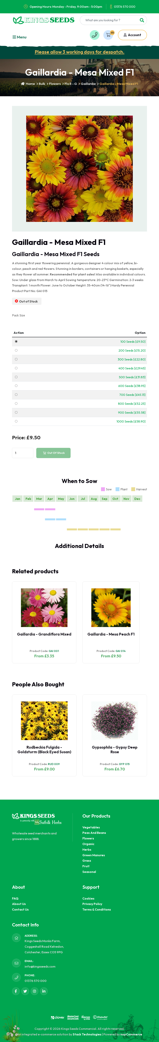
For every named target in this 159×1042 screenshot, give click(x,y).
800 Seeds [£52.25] (131, 404)
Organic (88, 844)
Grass (86, 860)
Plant (123, 489)
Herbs (86, 849)
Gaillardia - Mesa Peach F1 (111, 634)
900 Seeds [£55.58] (131, 412)
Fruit (86, 866)
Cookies (88, 898)
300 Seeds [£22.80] (131, 359)
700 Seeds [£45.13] (132, 395)
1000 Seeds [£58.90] (131, 421)
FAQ (15, 898)
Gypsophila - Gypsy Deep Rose (114, 749)
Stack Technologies (87, 1034)
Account (134, 35)
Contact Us (20, 909)
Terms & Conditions (96, 909)
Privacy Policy (92, 904)
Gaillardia (88, 84)
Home (30, 84)
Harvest (141, 489)
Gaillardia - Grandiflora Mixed (44, 634)
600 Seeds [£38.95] (131, 386)
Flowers (55, 84)
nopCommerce (131, 1034)
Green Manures (93, 855)
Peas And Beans (94, 833)
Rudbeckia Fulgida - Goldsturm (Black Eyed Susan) (44, 749)
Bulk (42, 84)
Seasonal (89, 872)
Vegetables (91, 827)
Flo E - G (71, 84)
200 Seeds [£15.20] (131, 350)
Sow (109, 489)
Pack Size (18, 315)
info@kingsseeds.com (40, 966)
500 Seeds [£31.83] (132, 377)
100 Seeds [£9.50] (132, 341)
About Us (19, 904)
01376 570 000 (124, 7)
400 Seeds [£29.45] (131, 368)
